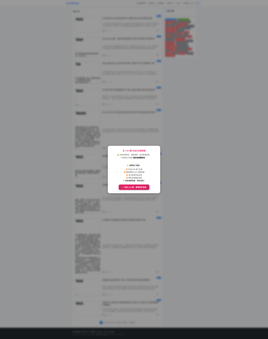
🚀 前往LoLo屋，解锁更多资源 (134, 187)
